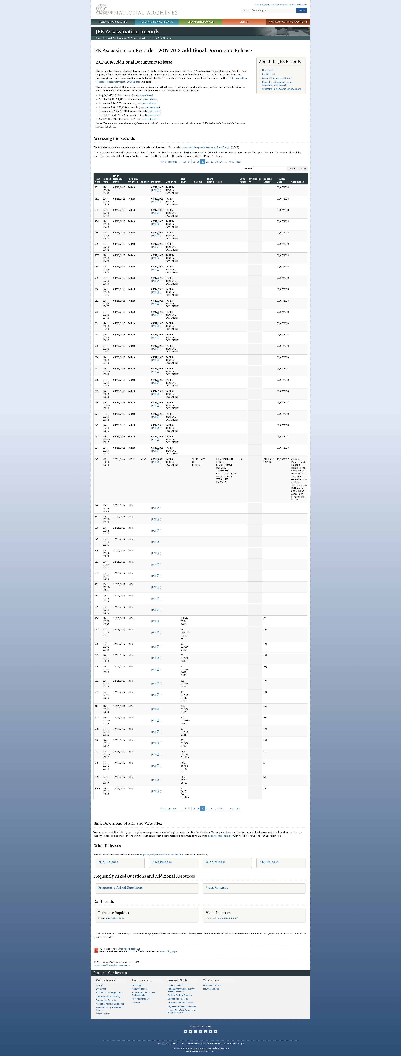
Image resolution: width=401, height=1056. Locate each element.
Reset (303, 168)
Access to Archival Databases (110, 1003)
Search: (249, 168)
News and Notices (211, 985)
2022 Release (215, 862)
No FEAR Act (229, 1043)
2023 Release (162, 862)
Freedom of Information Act (209, 1043)
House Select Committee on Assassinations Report (277, 83)
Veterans (136, 1002)
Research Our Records (113, 21)
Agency (145, 181)
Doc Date (156, 181)
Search (301, 10)
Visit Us (244, 21)
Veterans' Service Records (156, 21)
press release (145, 95)
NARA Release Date (117, 178)
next (231, 161)
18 (194, 161)
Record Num (107, 180)
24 (221, 161)
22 (212, 161)
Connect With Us (200, 1026)
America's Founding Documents (288, 21)
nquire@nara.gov (115, 917)
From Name (210, 180)
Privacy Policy (188, 1043)
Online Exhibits (103, 1013)
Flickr (215, 1031)
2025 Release (108, 862)
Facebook (185, 1031)
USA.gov (240, 1043)
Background (268, 74)
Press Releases (216, 887)
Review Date (281, 180)
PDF (154, 190)
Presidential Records (106, 1000)
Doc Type (171, 181)
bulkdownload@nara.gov (219, 835)
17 (189, 161)
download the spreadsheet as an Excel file (204, 147)
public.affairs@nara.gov (225, 917)
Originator (255, 178)
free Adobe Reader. (128, 948)
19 (198, 161)
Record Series (267, 180)
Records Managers (141, 998)
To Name (197, 181)
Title (219, 181)
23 (216, 161)
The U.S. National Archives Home (136, 9)
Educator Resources (200, 21)
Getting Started (175, 985)
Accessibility (174, 1043)
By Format (101, 988)
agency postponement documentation (162, 854)
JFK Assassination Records (139, 38)
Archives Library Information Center (109, 1008)
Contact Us (301, 4)
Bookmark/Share (284, 4)
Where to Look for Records (180, 1002)
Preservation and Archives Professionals (144, 993)
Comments (297, 181)
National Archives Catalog (108, 996)
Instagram (195, 1031)
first (163, 161)
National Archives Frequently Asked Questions (181, 990)
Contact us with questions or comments (112, 965)
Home (98, 38)
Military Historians (140, 988)
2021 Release (269, 862)
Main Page (267, 69)
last (238, 161)
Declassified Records (178, 998)
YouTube (205, 1031)
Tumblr (200, 1031)
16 (184, 161)
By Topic (100, 985)
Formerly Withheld (133, 180)
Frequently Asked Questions (120, 887)
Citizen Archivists (264, 4)
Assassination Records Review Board (281, 88)
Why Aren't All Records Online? (182, 1006)
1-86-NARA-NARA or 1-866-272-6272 (201, 1051)
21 (207, 161)
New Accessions (211, 988)
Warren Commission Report (277, 77)
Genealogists (138, 985)
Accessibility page (168, 951)
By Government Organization (109, 992)
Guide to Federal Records (180, 995)
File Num (183, 180)
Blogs (210, 1031)
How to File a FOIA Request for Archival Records (182, 1011)
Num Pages (243, 180)
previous (172, 161)
